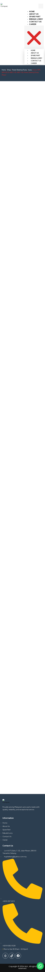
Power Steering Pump (19, 70)
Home (32, 11)
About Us (34, 14)
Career (32, 24)
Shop (9, 70)
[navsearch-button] (40, 6)
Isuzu (30, 70)
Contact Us (35, 21)
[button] (34, 37)
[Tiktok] (12, 956)
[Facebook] (18, 956)
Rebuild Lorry (36, 19)
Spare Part (34, 16)
